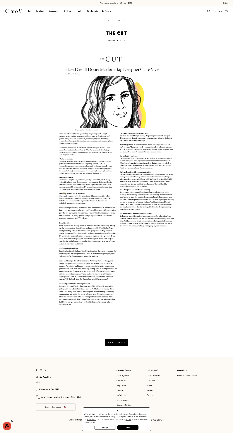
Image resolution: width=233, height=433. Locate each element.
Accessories (54, 11)
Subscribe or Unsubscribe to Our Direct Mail (60, 397)
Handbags (40, 11)
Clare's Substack (154, 376)
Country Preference (53, 407)
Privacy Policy (91, 419)
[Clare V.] (13, 11)
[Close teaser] (12, 421)
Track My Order (122, 376)
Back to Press (116, 342)
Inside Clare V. (153, 370)
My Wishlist (121, 395)
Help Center (121, 385)
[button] (55, 382)
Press (111, 20)
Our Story (151, 381)
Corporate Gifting (123, 405)
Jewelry (79, 11)
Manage (105, 427)
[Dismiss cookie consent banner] (117, 410)
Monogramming (122, 400)
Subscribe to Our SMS (49, 389)
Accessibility (182, 370)
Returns (119, 390)
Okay (128, 427)
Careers (150, 395)
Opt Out (128, 419)
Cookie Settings (75, 420)
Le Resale (106, 11)
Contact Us (121, 381)
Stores (225, 3)
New (29, 11)
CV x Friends (92, 11)
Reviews (150, 390)
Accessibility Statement (187, 376)
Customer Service (123, 370)
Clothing (67, 11)
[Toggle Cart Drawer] (226, 11)
